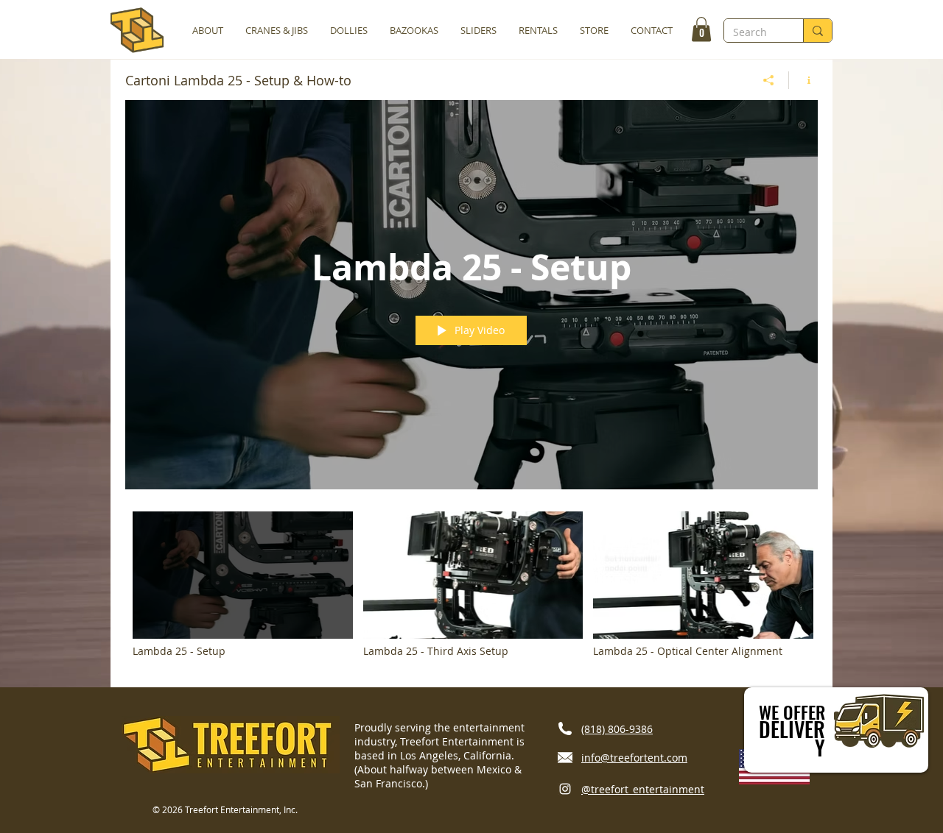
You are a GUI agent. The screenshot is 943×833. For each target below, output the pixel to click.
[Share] (769, 80)
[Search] (817, 30)
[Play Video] (242, 584)
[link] (701, 29)
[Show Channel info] (803, 80)
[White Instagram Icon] (565, 788)
